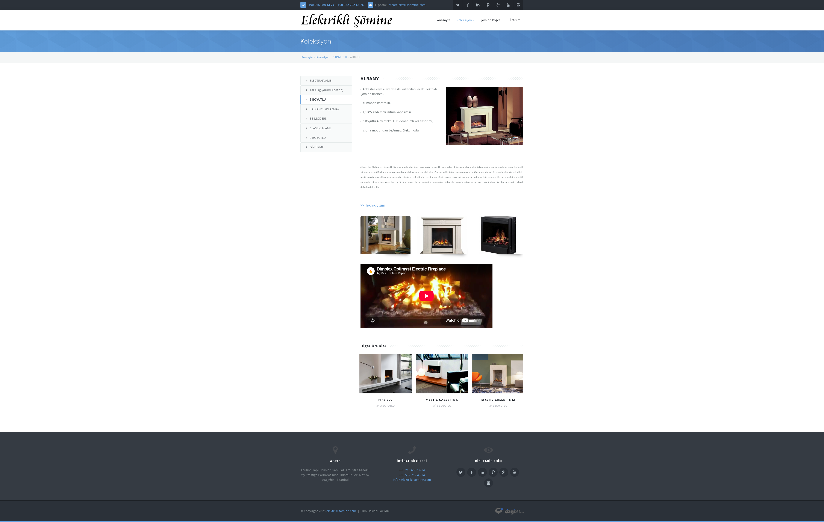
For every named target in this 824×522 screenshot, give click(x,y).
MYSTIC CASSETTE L (442, 400)
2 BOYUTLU (318, 138)
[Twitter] (458, 5)
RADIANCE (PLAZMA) (324, 109)
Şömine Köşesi (490, 20)
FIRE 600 (385, 400)
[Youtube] (508, 5)
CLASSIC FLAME (321, 128)
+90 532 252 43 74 (351, 5)
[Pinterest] (488, 5)
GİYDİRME (317, 147)
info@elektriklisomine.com (407, 5)
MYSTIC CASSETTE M (498, 400)
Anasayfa (443, 20)
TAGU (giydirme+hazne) (326, 90)
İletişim (515, 20)
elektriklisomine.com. (341, 511)
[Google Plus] (498, 5)
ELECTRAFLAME (321, 80)
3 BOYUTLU (340, 57)
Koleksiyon (464, 20)
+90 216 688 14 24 (321, 5)
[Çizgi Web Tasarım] (509, 511)
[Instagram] (518, 5)
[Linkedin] (478, 5)
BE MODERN (318, 118)
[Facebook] (468, 5)
